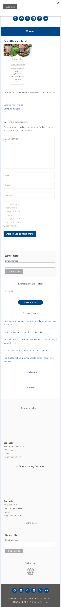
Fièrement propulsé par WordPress (29, 598)
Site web (9, 195)
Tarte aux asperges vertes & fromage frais (23, 332)
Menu (32, 31)
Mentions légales (30, 522)
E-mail (8, 185)
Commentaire (11, 140)
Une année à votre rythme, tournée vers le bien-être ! (28, 350)
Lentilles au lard (13, 107)
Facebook (30, 372)
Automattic (40, 601)
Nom (7, 175)
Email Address (11, 261)
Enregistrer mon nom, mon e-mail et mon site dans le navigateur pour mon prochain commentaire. (13, 215)
